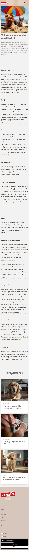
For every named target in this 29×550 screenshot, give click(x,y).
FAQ (2, 526)
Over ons (3, 517)
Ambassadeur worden (6, 523)
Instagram (5, 536)
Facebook (5, 533)
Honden (3, 506)
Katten (2, 509)
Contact (3, 520)
